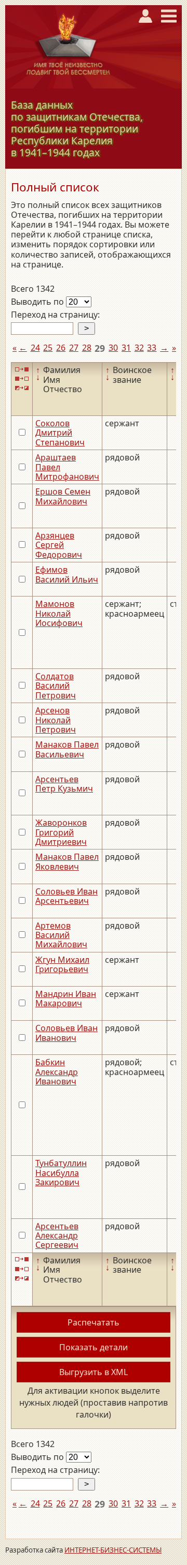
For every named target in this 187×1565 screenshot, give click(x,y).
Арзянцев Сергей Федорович (58, 545)
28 (86, 347)
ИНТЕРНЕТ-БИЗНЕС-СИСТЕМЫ (113, 1550)
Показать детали (93, 1347)
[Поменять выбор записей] (22, 388)
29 (100, 348)
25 (47, 347)
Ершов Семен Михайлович (62, 496)
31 (126, 347)
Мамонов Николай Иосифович (59, 613)
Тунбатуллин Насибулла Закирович (61, 1172)
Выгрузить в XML (93, 1372)
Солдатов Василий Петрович (55, 685)
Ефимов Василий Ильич (66, 574)
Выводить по (38, 301)
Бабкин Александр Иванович (56, 1071)
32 (139, 347)
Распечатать (93, 1322)
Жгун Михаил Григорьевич (62, 964)
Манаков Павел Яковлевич (67, 861)
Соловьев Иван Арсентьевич (66, 896)
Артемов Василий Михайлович (61, 935)
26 (60, 347)
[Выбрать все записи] (22, 369)
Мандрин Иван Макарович (65, 998)
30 (113, 347)
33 (151, 347)
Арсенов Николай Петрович (55, 720)
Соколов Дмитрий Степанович (60, 433)
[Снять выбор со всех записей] (22, 379)
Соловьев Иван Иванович (66, 1032)
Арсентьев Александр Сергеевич (56, 1235)
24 (35, 347)
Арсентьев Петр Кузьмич (64, 783)
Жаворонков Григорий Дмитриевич (61, 832)
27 (73, 347)
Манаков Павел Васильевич (67, 749)
